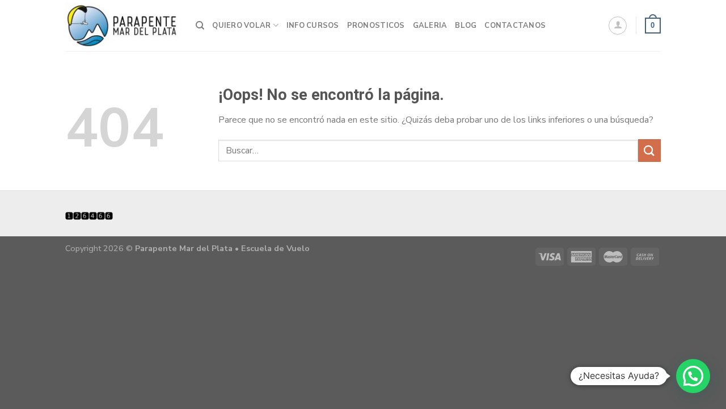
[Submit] (649, 150)
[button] (693, 376)
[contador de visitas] (89, 214)
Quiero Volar (241, 25)
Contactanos (515, 25)
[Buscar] (200, 25)
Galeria (430, 25)
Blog (465, 25)
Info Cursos (312, 25)
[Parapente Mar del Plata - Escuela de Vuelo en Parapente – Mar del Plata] (122, 25)
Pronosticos (376, 25)
